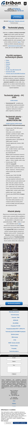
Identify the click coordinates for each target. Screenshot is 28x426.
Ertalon (7, 60)
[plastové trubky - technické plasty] (10, 252)
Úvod (14, 400)
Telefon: (14, 361)
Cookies (14, 406)
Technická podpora (14, 351)
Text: (14, 365)
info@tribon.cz (16, 8)
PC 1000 (8, 67)
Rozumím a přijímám (20, 423)
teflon (19, 223)
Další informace (4, 420)
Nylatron (8, 62)
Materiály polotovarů (14, 312)
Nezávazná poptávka (14, 303)
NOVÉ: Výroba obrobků (14, 342)
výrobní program (14, 100)
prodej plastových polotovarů (14, 45)
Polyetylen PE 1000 (10, 71)
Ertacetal (8, 64)
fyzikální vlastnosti (10, 123)
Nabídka (14, 403)
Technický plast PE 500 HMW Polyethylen (15, 73)
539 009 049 (17, 9)
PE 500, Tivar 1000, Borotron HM (13, 69)
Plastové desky (14, 345)
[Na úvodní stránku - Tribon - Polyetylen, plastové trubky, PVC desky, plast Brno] (11, 4)
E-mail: (14, 357)
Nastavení (8, 423)
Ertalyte (7, 66)
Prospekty (14, 348)
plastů (19, 42)
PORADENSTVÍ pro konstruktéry (17, 17)
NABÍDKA (15, 309)
